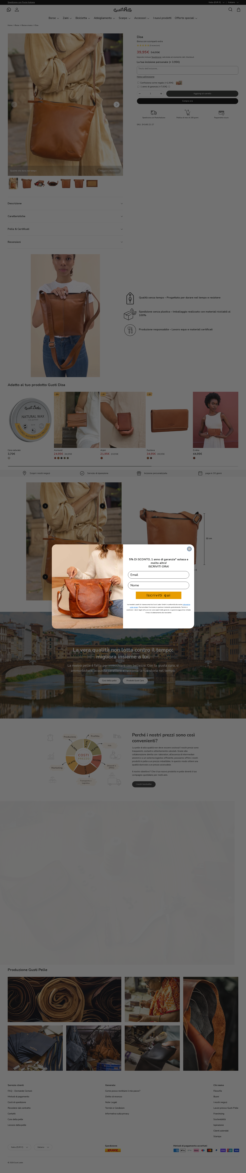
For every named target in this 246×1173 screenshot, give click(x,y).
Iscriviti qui (159, 595)
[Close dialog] (189, 549)
